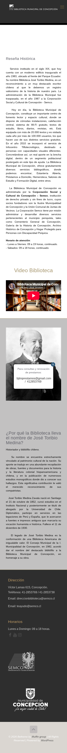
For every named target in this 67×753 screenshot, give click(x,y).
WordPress (47, 740)
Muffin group (39, 736)
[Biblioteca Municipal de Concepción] (33, 7)
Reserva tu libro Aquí (12, 743)
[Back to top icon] (33, 729)
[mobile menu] (62, 7)
